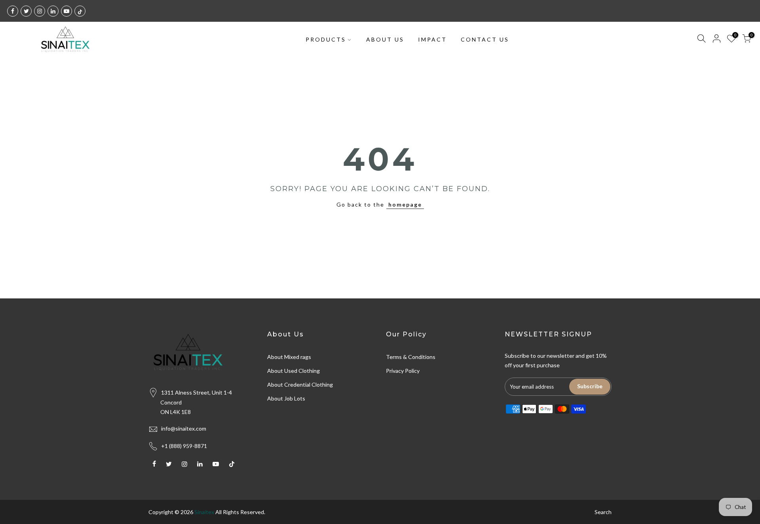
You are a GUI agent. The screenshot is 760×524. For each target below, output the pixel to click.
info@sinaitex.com (183, 428)
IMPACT (432, 39)
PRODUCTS (326, 39)
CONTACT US (485, 39)
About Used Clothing (293, 370)
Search (603, 512)
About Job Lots (286, 398)
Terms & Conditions (410, 356)
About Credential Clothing (300, 384)
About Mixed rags (289, 356)
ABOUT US (385, 39)
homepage (405, 204)
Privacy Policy (403, 370)
